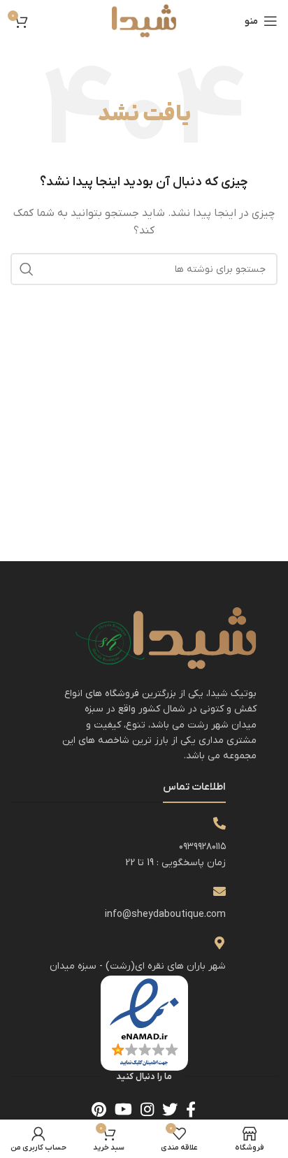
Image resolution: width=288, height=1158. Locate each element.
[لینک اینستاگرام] (147, 1109)
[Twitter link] (170, 1109)
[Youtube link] (123, 1109)
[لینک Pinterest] (98, 1109)
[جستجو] (26, 269)
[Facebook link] (191, 1109)
